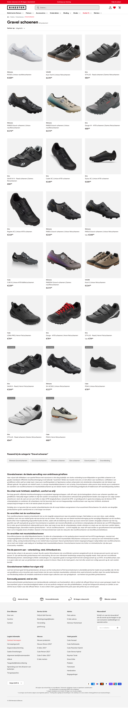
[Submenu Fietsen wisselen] (33, 13)
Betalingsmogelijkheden (45, 619)
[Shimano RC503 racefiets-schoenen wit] (25, 52)
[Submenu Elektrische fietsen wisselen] (23, 13)
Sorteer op (11, 28)
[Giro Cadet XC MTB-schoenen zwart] (64, 156)
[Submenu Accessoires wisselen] (47, 13)
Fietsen (28, 13)
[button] (114, 7)
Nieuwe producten (43, 640)
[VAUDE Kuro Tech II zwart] (64, 52)
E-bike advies (72, 619)
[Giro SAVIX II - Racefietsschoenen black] (25, 364)
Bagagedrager (72, 674)
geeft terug (41, 627)
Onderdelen (54, 13)
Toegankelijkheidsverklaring (17, 663)
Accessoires (40, 13)
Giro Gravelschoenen (39, 460)
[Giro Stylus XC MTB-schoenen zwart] (103, 156)
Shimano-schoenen (58, 460)
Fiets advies (71, 615)
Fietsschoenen (20, 17)
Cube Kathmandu (73, 644)
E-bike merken (42, 659)
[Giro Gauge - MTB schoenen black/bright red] (64, 313)
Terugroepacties (13, 673)
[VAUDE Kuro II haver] (103, 260)
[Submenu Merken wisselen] (101, 13)
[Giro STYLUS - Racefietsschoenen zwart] (103, 313)
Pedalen (70, 663)
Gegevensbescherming (15, 648)
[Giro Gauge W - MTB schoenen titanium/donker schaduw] (103, 103)
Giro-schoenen (74, 460)
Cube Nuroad (71, 640)
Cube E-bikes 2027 (44, 655)
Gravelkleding (105, 460)
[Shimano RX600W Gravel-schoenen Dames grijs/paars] (64, 260)
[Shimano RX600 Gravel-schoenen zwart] (25, 103)
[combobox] (67, 7)
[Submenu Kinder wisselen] (80, 13)
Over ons (10, 615)
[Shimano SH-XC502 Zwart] (64, 364)
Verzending (41, 623)
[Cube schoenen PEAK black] (103, 364)
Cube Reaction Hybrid (75, 648)
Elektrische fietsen (14, 13)
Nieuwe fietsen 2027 (44, 644)
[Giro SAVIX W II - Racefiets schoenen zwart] (25, 156)
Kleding (66, 13)
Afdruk (9, 659)
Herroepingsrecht (13, 644)
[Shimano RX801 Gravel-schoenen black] (64, 209)
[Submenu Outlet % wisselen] (91, 13)
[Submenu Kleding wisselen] (70, 13)
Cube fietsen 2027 (43, 652)
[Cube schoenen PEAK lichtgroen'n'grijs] (64, 415)
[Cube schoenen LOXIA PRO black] (25, 313)
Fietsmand (71, 667)
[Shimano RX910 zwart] (103, 209)
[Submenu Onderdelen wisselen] (60, 13)
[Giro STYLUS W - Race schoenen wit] (25, 415)
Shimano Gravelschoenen (18, 460)
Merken (96, 13)
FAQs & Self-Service (44, 615)
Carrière (10, 619)
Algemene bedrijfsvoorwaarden (18, 655)
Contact (10, 623)
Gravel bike (71, 659)
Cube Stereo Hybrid (74, 652)
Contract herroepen (14, 640)
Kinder (75, 13)
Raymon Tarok (72, 655)
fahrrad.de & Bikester (16, 700)
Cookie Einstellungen (14, 652)
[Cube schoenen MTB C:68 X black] (25, 260)
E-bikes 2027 (42, 648)
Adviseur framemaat (74, 623)
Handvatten (71, 670)
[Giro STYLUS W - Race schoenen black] (103, 52)
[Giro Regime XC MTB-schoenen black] (25, 209)
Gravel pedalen (89, 460)
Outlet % (86, 13)
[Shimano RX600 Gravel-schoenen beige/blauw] (64, 103)
